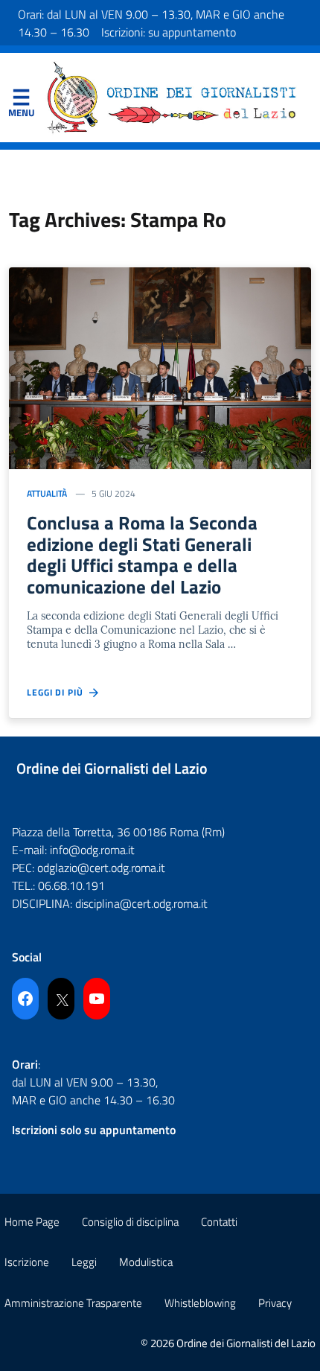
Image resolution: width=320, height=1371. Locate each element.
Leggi (84, 1261)
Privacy (275, 1302)
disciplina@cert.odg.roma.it (141, 903)
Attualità (47, 493)
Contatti (219, 1221)
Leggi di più (58, 692)
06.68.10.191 (71, 885)
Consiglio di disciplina (130, 1221)
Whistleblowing (200, 1302)
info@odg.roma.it (92, 850)
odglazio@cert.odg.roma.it (101, 868)
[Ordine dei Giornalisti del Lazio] (172, 96)
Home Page (32, 1221)
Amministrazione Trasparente (73, 1302)
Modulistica (146, 1261)
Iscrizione (26, 1261)
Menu (20, 100)
